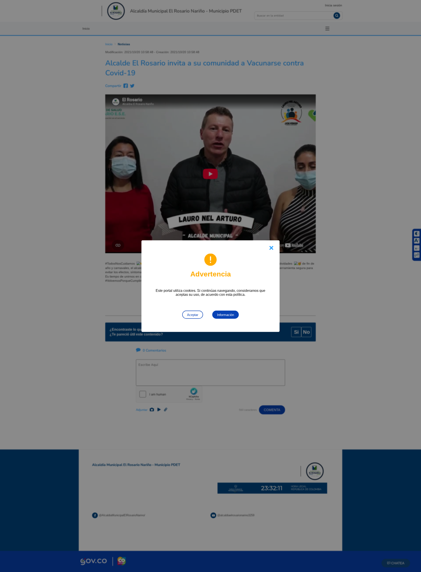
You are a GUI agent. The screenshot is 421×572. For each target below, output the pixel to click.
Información (225, 314)
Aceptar (192, 314)
